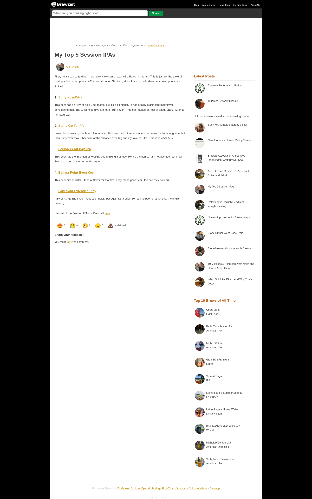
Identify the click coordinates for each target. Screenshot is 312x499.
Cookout (135, 488)
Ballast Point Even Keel (76, 172)
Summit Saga (214, 378)
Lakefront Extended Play (77, 191)
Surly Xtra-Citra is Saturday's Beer (227, 124)
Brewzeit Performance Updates (226, 85)
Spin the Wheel (198, 488)
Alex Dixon (72, 66)
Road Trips (224, 5)
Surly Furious (214, 345)
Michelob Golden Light (219, 444)
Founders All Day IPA (74, 149)
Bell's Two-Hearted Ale (219, 328)
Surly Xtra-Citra (70, 97)
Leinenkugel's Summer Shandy (224, 394)
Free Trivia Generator (175, 488)
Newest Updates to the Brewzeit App (229, 217)
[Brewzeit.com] (63, 6)
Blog (196, 5)
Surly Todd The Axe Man (220, 461)
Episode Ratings (151, 488)
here (107, 213)
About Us (255, 5)
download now (156, 45)
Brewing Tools (240, 5)
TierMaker (123, 488)
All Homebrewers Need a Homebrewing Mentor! (222, 116)
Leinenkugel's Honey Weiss (222, 411)
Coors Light (213, 311)
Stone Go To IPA (71, 125)
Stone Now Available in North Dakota (229, 248)
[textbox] (100, 13)
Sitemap (215, 488)
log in (70, 241)
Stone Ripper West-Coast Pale (225, 233)
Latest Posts (204, 76)
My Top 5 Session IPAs (221, 186)
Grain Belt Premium (217, 361)
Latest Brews (208, 5)
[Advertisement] (120, 30)
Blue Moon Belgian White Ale (223, 428)
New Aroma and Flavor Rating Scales (229, 140)
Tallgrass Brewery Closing (223, 101)
